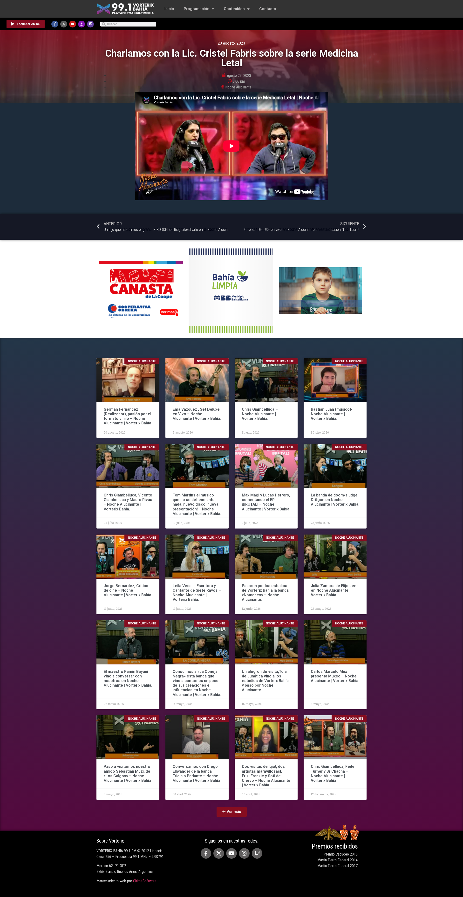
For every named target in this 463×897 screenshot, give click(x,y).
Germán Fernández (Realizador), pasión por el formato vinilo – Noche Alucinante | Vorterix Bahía (127, 416)
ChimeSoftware (145, 881)
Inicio (169, 9)
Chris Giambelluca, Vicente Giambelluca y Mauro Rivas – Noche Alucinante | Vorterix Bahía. (128, 502)
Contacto (267, 9)
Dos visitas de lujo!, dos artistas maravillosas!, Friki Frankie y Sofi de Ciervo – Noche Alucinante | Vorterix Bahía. (266, 775)
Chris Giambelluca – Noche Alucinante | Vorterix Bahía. (260, 414)
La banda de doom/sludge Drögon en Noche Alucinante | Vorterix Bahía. (335, 500)
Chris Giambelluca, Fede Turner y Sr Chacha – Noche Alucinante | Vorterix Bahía (332, 773)
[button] (232, 812)
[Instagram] (81, 24)
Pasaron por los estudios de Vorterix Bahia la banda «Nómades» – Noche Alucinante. (265, 592)
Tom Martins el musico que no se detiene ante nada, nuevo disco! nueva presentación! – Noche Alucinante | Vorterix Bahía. (197, 504)
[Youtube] (72, 24)
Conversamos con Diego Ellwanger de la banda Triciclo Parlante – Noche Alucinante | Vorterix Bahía (196, 773)
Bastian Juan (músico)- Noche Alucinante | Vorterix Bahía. (332, 414)
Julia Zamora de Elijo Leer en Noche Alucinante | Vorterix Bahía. (334, 590)
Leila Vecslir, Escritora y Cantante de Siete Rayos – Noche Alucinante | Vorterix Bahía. (197, 592)
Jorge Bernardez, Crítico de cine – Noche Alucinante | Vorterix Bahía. (128, 590)
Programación (196, 9)
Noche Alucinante (238, 87)
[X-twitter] (63, 24)
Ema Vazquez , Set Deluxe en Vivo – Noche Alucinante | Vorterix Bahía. (197, 414)
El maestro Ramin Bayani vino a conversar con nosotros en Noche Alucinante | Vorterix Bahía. (128, 678)
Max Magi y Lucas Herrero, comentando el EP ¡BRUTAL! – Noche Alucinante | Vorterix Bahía (266, 502)
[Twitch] (90, 24)
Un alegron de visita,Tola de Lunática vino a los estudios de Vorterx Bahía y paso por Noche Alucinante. (265, 680)
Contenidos (234, 9)
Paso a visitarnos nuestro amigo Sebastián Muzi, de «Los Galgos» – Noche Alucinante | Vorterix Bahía (127, 773)
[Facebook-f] (54, 24)
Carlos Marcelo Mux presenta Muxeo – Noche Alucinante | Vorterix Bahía (334, 676)
